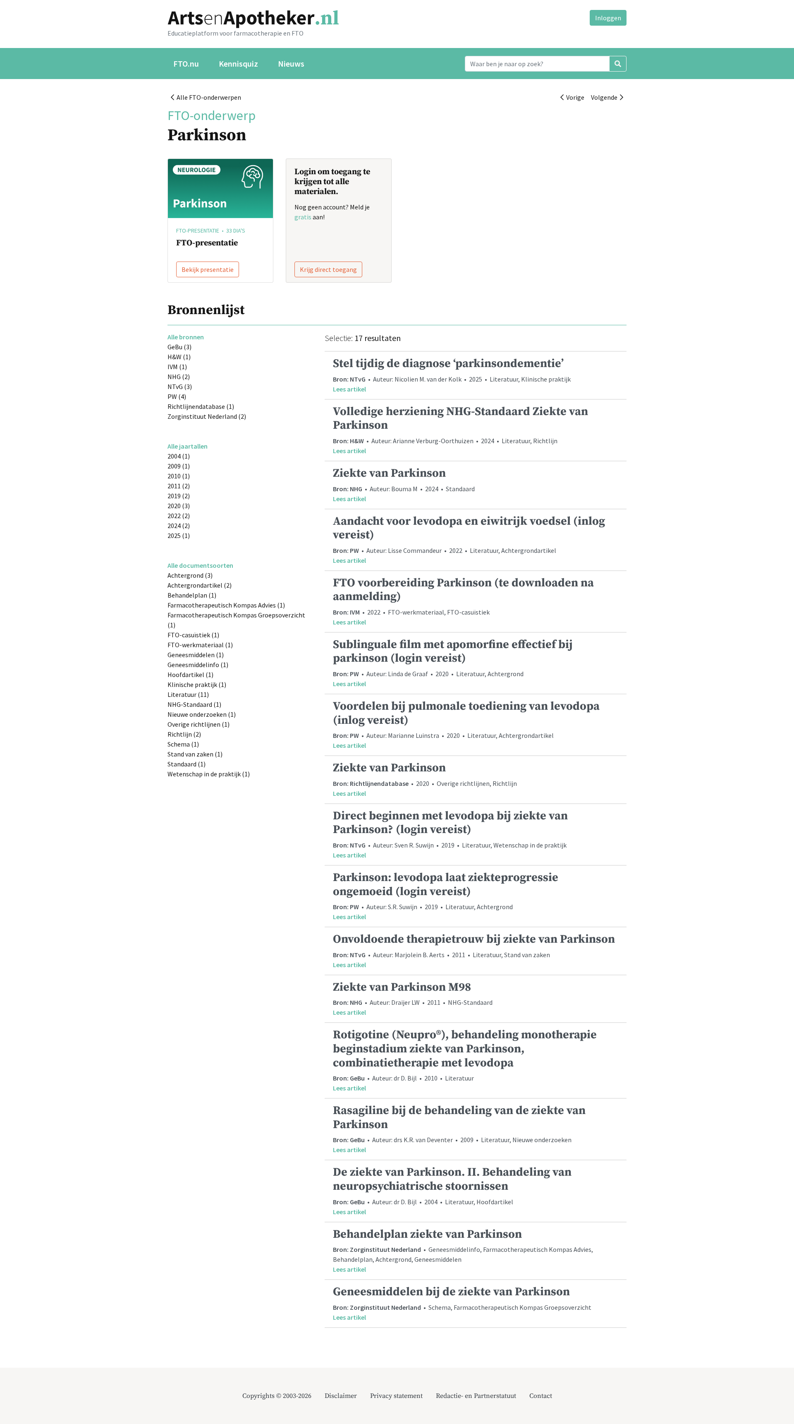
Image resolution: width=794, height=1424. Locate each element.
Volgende (605, 97)
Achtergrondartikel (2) (199, 585)
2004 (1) (178, 456)
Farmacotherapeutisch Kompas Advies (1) (226, 605)
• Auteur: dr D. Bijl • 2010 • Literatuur (465, 1060)
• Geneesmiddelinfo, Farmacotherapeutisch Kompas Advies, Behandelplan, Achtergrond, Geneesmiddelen (463, 1250)
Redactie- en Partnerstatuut (476, 1396)
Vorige (574, 97)
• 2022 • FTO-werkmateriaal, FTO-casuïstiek (463, 601)
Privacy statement (396, 1396)
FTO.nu (186, 63)
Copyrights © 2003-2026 (276, 1396)
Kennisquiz (238, 63)
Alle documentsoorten (200, 565)
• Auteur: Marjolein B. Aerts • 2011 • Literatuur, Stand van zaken (474, 950)
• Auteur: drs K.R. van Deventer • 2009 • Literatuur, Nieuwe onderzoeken (459, 1128)
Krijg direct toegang (328, 269)
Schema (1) (183, 744)
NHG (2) (178, 376)
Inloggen (608, 18)
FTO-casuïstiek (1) (193, 635)
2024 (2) (178, 525)
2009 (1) (178, 466)
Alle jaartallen (187, 446)
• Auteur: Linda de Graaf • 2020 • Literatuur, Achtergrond (453, 662)
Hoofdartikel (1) (190, 674)
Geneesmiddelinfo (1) (197, 664)
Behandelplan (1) (191, 595)
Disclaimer (341, 1396)
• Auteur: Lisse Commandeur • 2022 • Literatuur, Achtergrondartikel (469, 539)
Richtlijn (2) (184, 734)
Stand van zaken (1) (194, 754)
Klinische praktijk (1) (196, 684)
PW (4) (176, 396)
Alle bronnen (185, 337)
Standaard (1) (186, 764)
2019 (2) (178, 496)
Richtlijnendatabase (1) (200, 406)
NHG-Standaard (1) (194, 704)
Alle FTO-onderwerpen (207, 97)
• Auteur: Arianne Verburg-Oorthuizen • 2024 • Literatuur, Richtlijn (460, 429)
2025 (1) (178, 535)
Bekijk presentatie (208, 269)
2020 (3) (178, 506)
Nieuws (291, 63)
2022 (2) (178, 515)
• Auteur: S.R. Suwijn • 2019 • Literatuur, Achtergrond (445, 895)
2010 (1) (178, 476)
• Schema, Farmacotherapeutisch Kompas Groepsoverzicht (462, 1303)
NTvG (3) (179, 386)
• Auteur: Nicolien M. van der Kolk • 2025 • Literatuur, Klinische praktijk (452, 374)
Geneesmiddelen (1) (195, 655)
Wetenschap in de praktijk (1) (208, 774)
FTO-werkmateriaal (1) (200, 645)
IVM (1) (177, 367)
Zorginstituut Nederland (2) (206, 416)
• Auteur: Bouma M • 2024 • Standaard (404, 484)
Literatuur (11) (188, 694)
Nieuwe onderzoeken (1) (201, 714)
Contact (540, 1396)
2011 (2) (178, 486)
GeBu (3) (179, 347)
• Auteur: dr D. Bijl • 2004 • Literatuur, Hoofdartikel (452, 1190)
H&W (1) (179, 357)
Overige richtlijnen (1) (198, 724)
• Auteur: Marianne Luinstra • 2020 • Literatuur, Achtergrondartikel (466, 724)
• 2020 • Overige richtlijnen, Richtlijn (425, 779)
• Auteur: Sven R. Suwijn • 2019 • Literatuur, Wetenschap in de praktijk (450, 834)
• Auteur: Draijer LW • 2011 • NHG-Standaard (413, 998)
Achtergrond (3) (190, 575)
